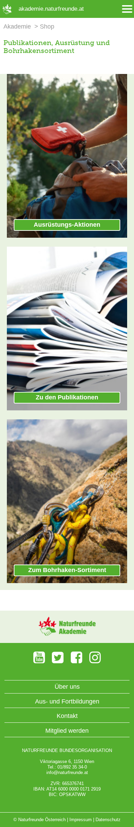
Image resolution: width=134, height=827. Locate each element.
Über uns (67, 686)
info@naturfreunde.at (67, 772)
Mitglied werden (67, 730)
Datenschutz (108, 819)
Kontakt (67, 715)
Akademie (17, 26)
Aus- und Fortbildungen (67, 701)
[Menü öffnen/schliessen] (127, 9)
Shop (47, 26)
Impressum (80, 819)
